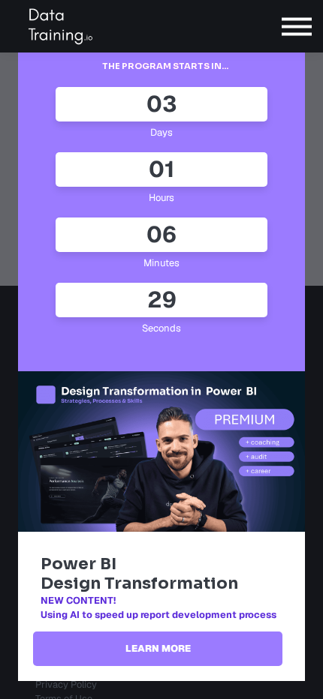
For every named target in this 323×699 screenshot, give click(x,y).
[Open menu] (297, 26)
